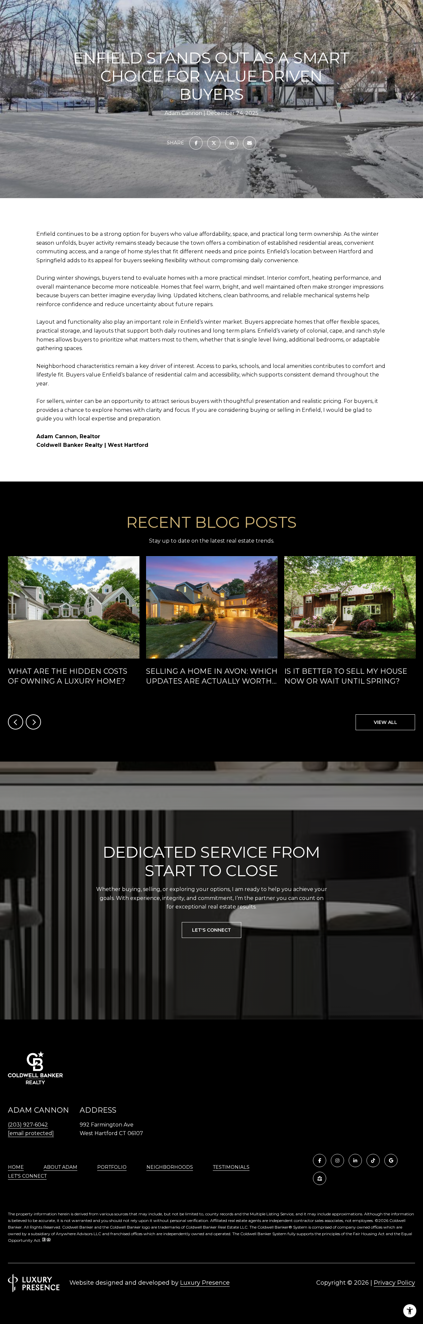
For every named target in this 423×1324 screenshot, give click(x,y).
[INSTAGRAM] (337, 1160)
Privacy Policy (394, 1282)
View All (385, 722)
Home (16, 1167)
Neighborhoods (169, 1167)
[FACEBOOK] (319, 1160)
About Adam (60, 1167)
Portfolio (112, 1167)
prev (15, 722)
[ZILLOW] (319, 1178)
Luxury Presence (205, 1282)
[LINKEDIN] (355, 1160)
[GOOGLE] (391, 1160)
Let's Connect (27, 1176)
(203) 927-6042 (28, 1125)
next (33, 722)
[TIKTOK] (373, 1160)
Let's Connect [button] (211, 930)
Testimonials (231, 1167)
